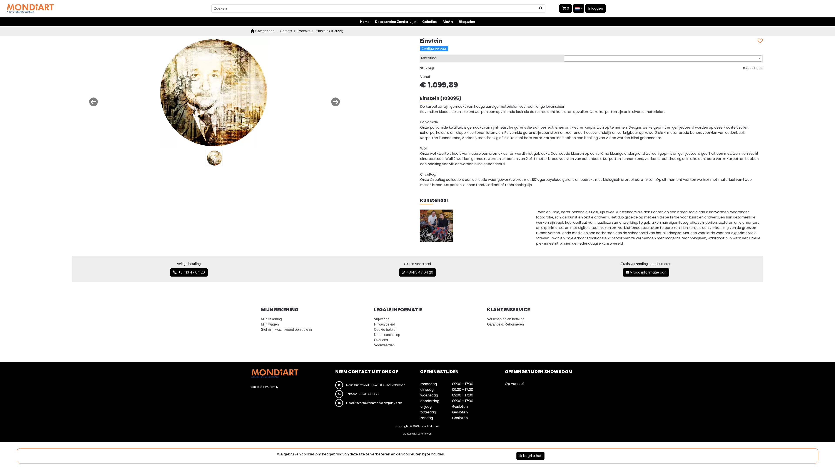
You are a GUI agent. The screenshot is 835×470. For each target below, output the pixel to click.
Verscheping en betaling (505, 319)
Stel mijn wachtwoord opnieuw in (286, 329)
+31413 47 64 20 (191, 272)
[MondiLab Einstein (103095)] (214, 92)
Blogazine (467, 22)
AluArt (448, 22)
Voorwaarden (384, 345)
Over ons (381, 340)
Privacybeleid (384, 324)
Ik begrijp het (530, 455)
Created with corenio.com (417, 433)
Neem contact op (387, 335)
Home (364, 22)
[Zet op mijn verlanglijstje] (760, 41)
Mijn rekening (271, 319)
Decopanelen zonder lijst (396, 22)
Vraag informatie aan (647, 272)
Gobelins (429, 22)
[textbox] (663, 59)
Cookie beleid (385, 329)
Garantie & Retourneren (505, 324)
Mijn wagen (270, 324)
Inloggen (595, 8)
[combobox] (663, 58)
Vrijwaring (381, 319)
